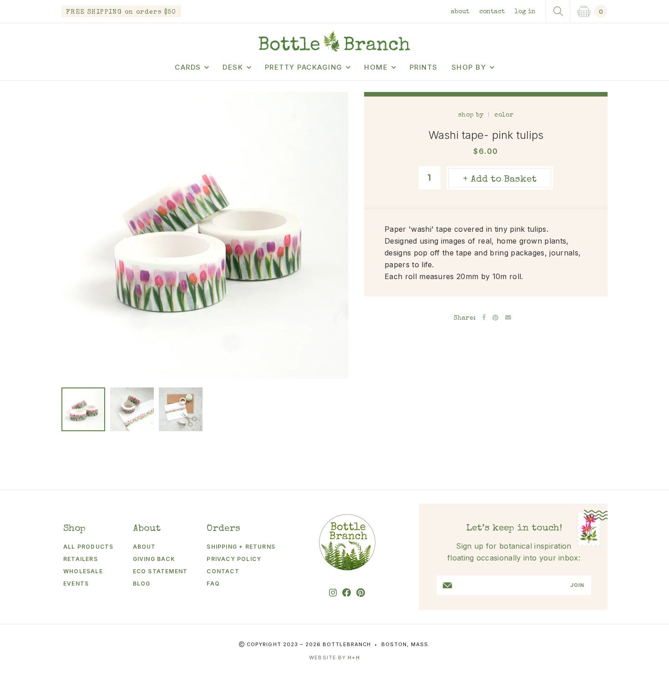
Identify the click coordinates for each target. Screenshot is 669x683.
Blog (142, 583)
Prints (424, 67)
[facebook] (347, 592)
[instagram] (333, 592)
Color (503, 115)
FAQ (213, 583)
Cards (188, 67)
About (460, 12)
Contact (492, 12)
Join (577, 585)
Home (376, 67)
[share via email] (508, 317)
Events (76, 583)
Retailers (80, 559)
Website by (334, 657)
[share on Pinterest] (495, 318)
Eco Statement (160, 571)
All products (88, 546)
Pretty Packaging (304, 67)
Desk (233, 67)
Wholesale (83, 571)
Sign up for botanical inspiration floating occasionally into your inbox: (513, 551)
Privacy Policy (234, 559)
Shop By (469, 67)
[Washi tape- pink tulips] (83, 409)
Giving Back (154, 559)
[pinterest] (361, 592)
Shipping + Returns (241, 546)
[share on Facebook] (484, 317)
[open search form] (558, 11)
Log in (525, 12)
